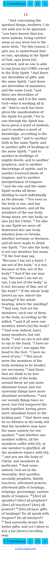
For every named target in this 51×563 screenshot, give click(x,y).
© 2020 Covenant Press (25, 549)
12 (37, 3)
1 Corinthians (14, 3)
